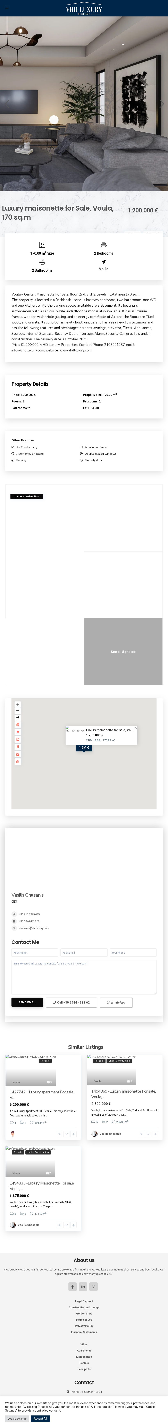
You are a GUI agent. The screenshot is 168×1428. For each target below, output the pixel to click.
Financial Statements (84, 1332)
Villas (84, 1344)
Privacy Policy (84, 1325)
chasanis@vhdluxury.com (34, 928)
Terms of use (84, 1319)
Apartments (84, 1350)
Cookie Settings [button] (17, 1418)
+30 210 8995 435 (29, 914)
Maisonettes (84, 1356)
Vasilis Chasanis (27, 895)
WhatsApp (118, 1002)
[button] (6, 104)
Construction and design (84, 1307)
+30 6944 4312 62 (29, 921)
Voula (103, 269)
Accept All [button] (40, 1418)
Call (73, 1002)
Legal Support (84, 1301)
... (46, 1115)
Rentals (84, 1362)
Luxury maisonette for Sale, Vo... (109, 730)
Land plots (84, 1369)
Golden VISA (84, 1313)
